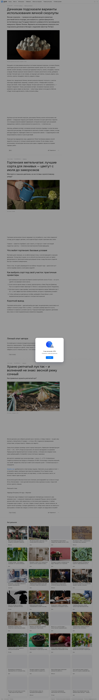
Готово (49, 357)
